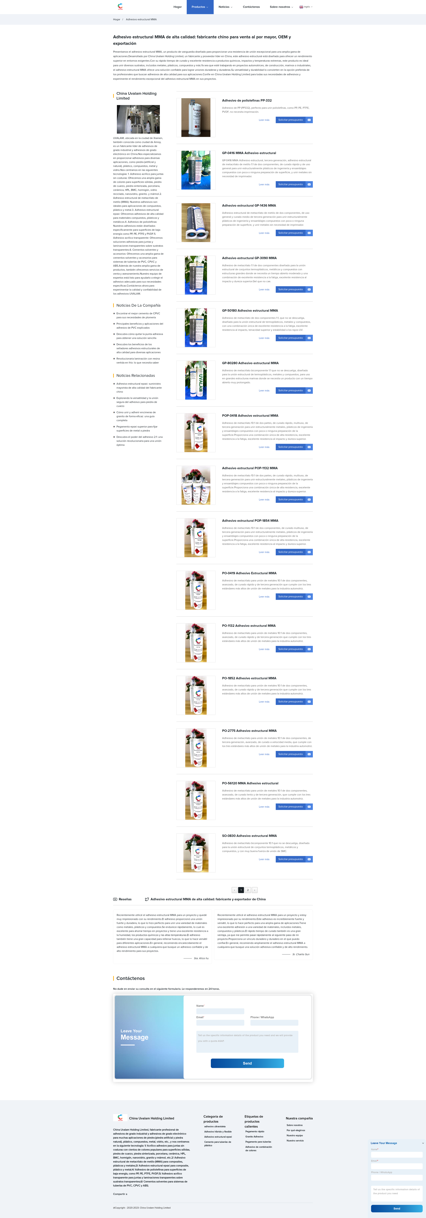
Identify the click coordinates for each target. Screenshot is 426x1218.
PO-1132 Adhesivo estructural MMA (249, 625)
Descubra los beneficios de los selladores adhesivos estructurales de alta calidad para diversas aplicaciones (138, 348)
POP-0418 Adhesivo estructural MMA (250, 415)
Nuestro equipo (295, 1135)
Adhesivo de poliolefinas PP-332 (247, 100)
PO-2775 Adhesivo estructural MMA (249, 730)
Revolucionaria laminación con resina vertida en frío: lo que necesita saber (138, 361)
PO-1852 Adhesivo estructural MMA (249, 678)
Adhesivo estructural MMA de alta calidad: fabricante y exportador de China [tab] (208, 899)
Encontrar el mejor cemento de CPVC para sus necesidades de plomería (138, 315)
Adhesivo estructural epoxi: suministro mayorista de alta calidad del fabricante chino (139, 388)
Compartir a (120, 1194)
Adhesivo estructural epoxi (218, 1137)
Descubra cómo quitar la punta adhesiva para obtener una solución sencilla (139, 336)
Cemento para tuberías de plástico (217, 1144)
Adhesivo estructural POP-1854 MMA (250, 520)
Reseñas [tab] (125, 899)
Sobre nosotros (280, 6)
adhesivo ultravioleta (214, 1126)
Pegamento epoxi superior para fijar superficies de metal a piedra (136, 429)
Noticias (224, 6)
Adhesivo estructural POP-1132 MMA (250, 468)
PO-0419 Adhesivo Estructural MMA (249, 573)
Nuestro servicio (295, 1141)
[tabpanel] (213, 937)
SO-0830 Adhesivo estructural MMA (249, 836)
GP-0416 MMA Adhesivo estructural (249, 153)
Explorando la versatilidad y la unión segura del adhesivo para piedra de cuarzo (137, 402)
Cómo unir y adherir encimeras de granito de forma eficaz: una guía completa (136, 416)
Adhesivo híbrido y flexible (218, 1132)
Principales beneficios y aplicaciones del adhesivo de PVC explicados (139, 326)
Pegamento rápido (254, 1131)
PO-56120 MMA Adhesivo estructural (250, 783)
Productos (198, 6)
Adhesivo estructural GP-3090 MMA (249, 258)
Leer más (264, 120)
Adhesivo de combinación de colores (258, 1149)
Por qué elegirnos (296, 1130)
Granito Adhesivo (254, 1137)
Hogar (178, 6)
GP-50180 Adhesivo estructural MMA (250, 310)
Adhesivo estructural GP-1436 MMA (249, 205)
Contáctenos (251, 6)
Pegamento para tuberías (258, 1142)
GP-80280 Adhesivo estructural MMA (250, 363)
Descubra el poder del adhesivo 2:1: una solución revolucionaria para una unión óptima (139, 441)
